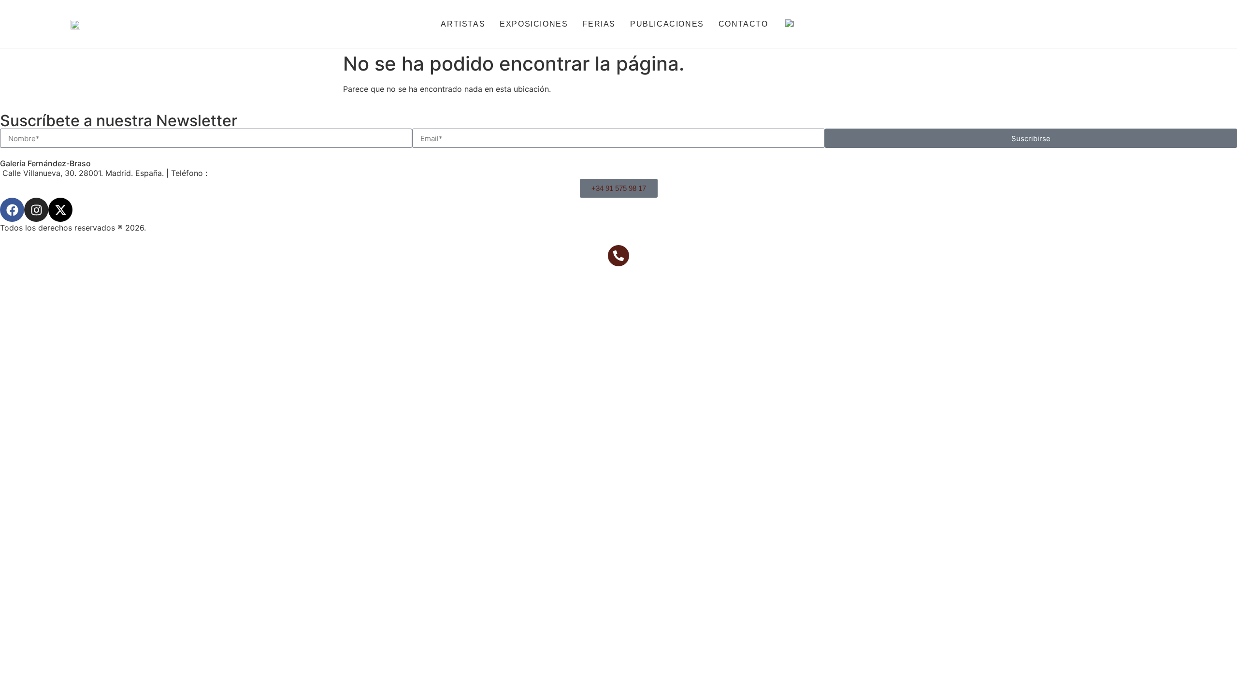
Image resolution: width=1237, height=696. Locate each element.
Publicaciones (667, 24)
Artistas (463, 24)
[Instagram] (36, 210)
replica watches (74, 136)
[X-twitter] (60, 210)
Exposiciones (534, 24)
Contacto (743, 24)
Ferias (599, 24)
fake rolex (169, 136)
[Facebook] (12, 210)
